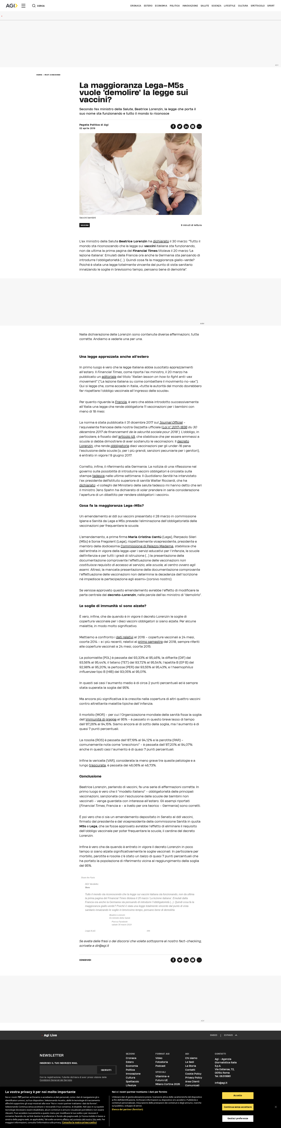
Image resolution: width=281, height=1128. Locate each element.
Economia (161, 6)
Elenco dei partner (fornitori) (127, 1109)
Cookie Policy (193, 1073)
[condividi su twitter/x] (179, 126)
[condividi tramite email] (192, 126)
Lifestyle (229, 6)
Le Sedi (189, 1062)
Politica (175, 6)
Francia (121, 402)
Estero (148, 6)
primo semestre (150, 642)
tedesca (98, 476)
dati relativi (124, 637)
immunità (93, 719)
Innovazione (190, 6)
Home (39, 75)
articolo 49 (126, 437)
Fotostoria (161, 1062)
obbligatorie (120, 446)
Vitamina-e (162, 1076)
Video (158, 1058)
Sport (270, 6)
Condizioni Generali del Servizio (56, 1080)
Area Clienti (192, 1081)
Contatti (190, 1069)
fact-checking (52, 75)
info (148, 931)
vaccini (85, 225)
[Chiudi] (275, 1107)
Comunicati (192, 1085)
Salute (205, 6)
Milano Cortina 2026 (167, 1084)
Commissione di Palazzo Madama (147, 546)
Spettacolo (258, 6)
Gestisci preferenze (237, 1118)
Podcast (160, 1065)
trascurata (97, 765)
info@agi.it (221, 1082)
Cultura (243, 6)
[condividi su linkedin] (186, 126)
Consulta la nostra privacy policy (79, 1122)
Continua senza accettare (238, 1107)
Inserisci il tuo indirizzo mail (59, 1063)
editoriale (109, 377)
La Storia (190, 1065)
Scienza (216, 6)
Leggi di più (90, 931)
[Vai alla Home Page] (11, 6)
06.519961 (225, 1076)
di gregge (108, 719)
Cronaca (135, 6)
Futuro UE (161, 1080)
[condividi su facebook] (173, 126)
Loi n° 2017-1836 (175, 427)
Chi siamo (191, 1058)
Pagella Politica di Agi (94, 125)
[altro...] (199, 126)
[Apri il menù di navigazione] (23, 6)
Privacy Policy (193, 1077)
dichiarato (161, 241)
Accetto (238, 1095)
